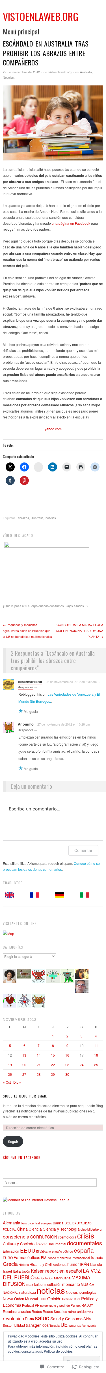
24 (82, 1064)
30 (67, 1074)
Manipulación (44, 1278)
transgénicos (37, 1325)
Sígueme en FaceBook (21, 1157)
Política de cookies (58, 1351)
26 (10, 1074)
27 (24, 1074)
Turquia (54, 1325)
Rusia (29, 1318)
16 (67, 1055)
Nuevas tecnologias (81, 1292)
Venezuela (89, 1325)
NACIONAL (10, 1292)
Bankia (58, 1222)
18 (96, 1055)
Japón (25, 1271)
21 (39, 1064)
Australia (86, 72)
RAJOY (87, 1305)
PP (37, 1305)
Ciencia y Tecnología (61, 1229)
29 (53, 1074)
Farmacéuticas (27, 1257)
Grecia (10, 1263)
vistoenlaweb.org (60, 72)
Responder (25, 687)
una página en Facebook (71, 223)
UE (64, 1324)
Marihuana (62, 1277)
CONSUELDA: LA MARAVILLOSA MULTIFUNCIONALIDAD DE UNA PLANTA (79, 630)
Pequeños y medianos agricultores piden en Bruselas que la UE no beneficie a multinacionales (27, 630)
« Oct (7, 1082)
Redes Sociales (55, 1311)
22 (53, 1064)
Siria (87, 1318)
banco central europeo (36, 1223)
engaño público (62, 1251)
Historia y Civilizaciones (48, 1264)
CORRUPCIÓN (43, 1237)
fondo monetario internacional (69, 1257)
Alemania (11, 1222)
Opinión (54, 1298)
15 (53, 1055)
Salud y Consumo (66, 1318)
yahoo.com (53, 428)
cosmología (67, 1237)
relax (89, 1311)
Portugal (28, 1305)
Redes (37, 1311)
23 (67, 1064)
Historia (24, 1264)
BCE (68, 1223)
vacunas (74, 1325)
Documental (56, 1243)
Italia (17, 1271)
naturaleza (27, 1292)
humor (73, 1264)
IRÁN (84, 1264)
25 (96, 1064)
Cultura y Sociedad (20, 1243)
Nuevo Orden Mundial (20, 1298)
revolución (13, 1318)
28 (39, 1074)
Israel (7, 1271)
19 (10, 1064)
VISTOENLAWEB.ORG (40, 16)
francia (97, 1257)
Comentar (83, 850)
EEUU (27, 1250)
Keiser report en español (56, 1270)
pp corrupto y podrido (55, 1305)
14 (39, 1055)
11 (96, 1045)
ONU (42, 1298)
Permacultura (71, 1299)
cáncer (42, 1244)
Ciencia (35, 1229)
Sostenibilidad (14, 1325)
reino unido (77, 1311)
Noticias (8, 77)
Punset (76, 1305)
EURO (8, 1257)
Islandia (96, 1264)
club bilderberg (91, 1229)
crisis (85, 1235)
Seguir (13, 1141)
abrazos (23, 517)
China (22, 1229)
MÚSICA (87, 1284)
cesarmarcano (30, 681)
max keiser (35, 1284)
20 (24, 1064)
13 (24, 1055)
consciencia (16, 1236)
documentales (84, 1243)
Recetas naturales (17, 1311)
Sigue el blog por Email (25, 1096)
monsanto (71, 1284)
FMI (44, 1257)
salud (42, 1317)
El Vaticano (43, 1251)
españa (84, 1250)
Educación (11, 1251)
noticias (51, 517)
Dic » (17, 1082)
